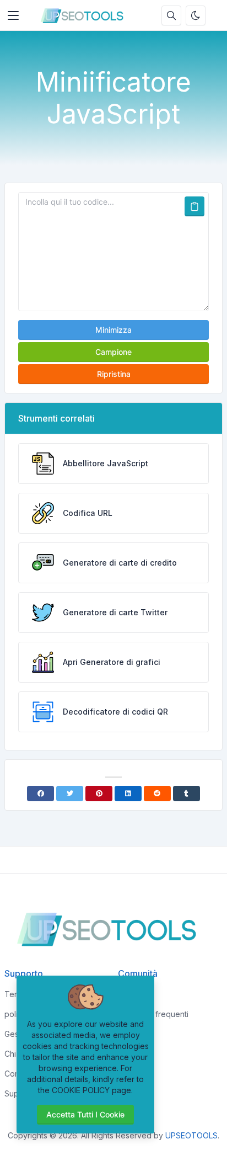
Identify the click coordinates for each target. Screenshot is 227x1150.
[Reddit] (157, 793)
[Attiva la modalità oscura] (196, 15)
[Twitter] (69, 793)
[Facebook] (40, 793)
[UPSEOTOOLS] (85, 15)
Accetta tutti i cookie (85, 1114)
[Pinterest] (98, 793)
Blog (126, 994)
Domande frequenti (153, 1014)
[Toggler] (13, 15)
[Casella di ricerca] (171, 15)
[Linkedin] (128, 793)
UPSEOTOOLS (191, 1135)
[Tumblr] (186, 793)
